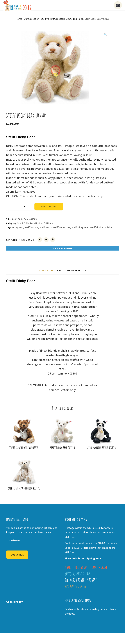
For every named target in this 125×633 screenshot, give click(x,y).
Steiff (43, 18)
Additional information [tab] (71, 270)
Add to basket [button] (24, 437)
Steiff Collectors (61, 227)
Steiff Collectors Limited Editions (65, 18)
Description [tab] (46, 270)
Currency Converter (62, 248)
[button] (105, 34)
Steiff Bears (45, 227)
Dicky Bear (17, 227)
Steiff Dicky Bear (80, 227)
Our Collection (31, 18)
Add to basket (48, 207)
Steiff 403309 (31, 227)
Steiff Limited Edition (101, 227)
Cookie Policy (14, 601)
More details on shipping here (83, 558)
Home (19, 18)
